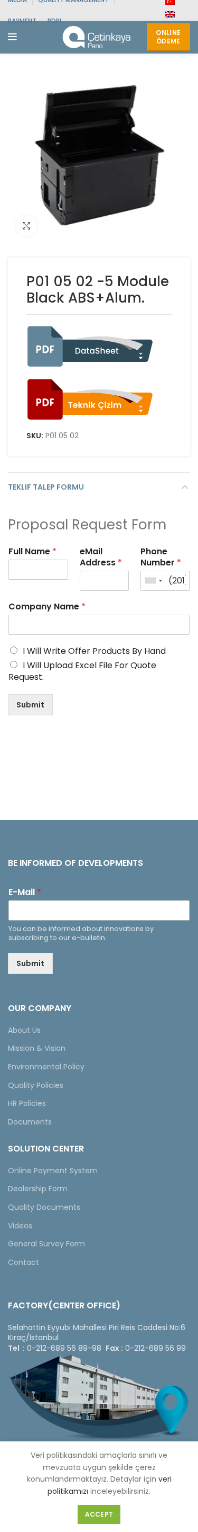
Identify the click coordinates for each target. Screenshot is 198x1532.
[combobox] (153, 580)
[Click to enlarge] (26, 225)
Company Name (47, 607)
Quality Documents (44, 1207)
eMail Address (101, 557)
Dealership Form (38, 1188)
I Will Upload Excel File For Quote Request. (82, 671)
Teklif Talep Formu (46, 487)
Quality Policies (35, 1085)
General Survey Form (46, 1243)
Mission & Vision (36, 1048)
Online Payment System (53, 1170)
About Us (24, 1030)
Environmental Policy (46, 1066)
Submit (30, 704)
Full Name (32, 551)
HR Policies (27, 1103)
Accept (99, 1514)
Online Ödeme (168, 37)
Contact (23, 1262)
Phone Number (160, 557)
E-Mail (24, 892)
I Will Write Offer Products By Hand (94, 651)
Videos (20, 1225)
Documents (30, 1122)
